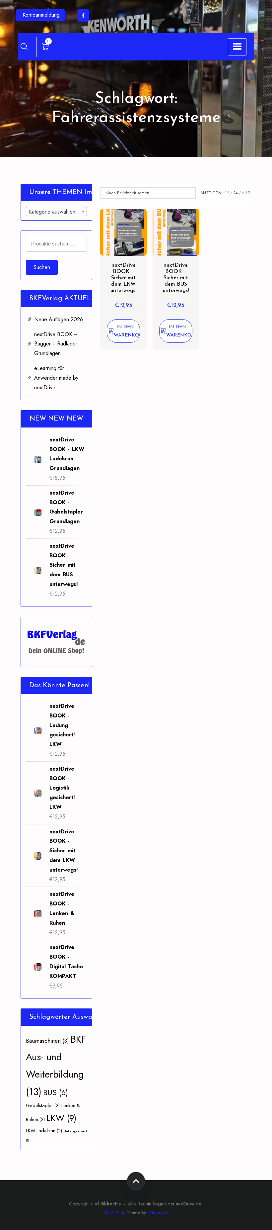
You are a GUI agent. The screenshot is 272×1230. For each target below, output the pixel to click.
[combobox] (56, 211)
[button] (123, 331)
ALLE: (246, 193)
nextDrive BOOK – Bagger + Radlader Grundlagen (56, 344)
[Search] (24, 46)
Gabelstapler (43, 1105)
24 (235, 193)
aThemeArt (157, 1212)
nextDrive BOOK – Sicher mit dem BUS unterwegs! (176, 278)
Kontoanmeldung (41, 15)
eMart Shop (114, 1212)
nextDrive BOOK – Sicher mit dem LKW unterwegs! (123, 278)
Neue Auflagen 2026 (58, 319)
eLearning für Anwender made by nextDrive (56, 377)
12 (227, 193)
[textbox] (56, 212)
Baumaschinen (47, 1041)
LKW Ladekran (44, 1130)
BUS (55, 1092)
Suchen (42, 267)
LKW (61, 1118)
